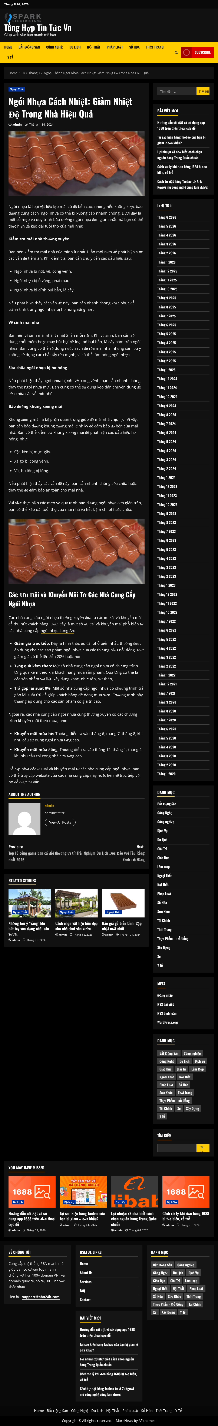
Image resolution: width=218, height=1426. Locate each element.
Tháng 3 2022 (166, 657)
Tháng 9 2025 (166, 297)
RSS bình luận (166, 1013)
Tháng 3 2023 (166, 567)
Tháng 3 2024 (166, 459)
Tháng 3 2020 (166, 755)
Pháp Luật (115, 47)
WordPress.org (167, 1022)
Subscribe (203, 52)
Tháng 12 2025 (167, 271)
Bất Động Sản (29, 47)
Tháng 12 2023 (167, 486)
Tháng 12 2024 (167, 378)
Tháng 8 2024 (166, 414)
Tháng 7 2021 (166, 693)
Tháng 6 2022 (166, 630)
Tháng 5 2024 (166, 441)
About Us (86, 1272)
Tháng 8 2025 (166, 307)
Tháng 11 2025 (167, 279)
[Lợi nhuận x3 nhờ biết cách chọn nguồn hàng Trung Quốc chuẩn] (134, 1192)
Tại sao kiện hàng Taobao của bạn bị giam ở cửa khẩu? (82, 1216)
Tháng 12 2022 (167, 594)
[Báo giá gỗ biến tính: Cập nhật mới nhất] (123, 903)
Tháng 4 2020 (166, 747)
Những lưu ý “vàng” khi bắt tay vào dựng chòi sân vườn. (29, 928)
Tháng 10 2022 (167, 612)
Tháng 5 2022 (166, 639)
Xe (159, 956)
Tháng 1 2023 (166, 585)
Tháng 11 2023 (167, 495)
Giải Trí (162, 848)
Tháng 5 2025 (166, 333)
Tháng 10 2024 (167, 396)
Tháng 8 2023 (166, 522)
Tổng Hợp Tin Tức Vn (38, 27)
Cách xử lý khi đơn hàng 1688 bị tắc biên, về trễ (185, 1216)
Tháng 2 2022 (166, 666)
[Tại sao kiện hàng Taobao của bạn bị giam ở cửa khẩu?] (83, 1192)
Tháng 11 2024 (167, 387)
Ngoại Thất (17, 89)
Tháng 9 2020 (166, 702)
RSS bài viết (165, 1004)
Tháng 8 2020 (166, 711)
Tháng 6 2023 (166, 540)
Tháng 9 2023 (166, 513)
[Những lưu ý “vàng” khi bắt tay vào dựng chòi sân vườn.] (30, 903)
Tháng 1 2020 (166, 773)
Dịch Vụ (162, 830)
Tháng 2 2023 (166, 576)
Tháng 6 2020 (166, 728)
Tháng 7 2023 (166, 531)
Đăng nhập (165, 995)
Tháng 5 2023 (166, 549)
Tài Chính (163, 920)
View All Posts (60, 822)
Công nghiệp (165, 821)
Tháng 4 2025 (166, 342)
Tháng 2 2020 (166, 764)
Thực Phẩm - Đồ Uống (174, 1100)
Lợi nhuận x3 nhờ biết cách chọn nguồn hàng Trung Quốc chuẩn (133, 1219)
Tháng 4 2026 (166, 235)
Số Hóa (134, 47)
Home (8, 47)
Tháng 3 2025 (166, 351)
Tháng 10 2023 (167, 504)
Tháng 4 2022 (166, 648)
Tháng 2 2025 (166, 360)
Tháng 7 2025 (166, 315)
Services (86, 1281)
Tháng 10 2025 (167, 288)
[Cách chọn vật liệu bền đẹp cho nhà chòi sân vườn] (76, 903)
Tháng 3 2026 (166, 244)
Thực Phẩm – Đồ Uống (172, 938)
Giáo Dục (163, 857)
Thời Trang (155, 47)
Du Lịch (75, 47)
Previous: (42, 853)
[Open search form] (176, 52)
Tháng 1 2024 (166, 477)
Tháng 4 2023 (166, 558)
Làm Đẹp (163, 866)
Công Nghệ (54, 47)
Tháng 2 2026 (166, 252)
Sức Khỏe (164, 911)
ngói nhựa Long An (57, 630)
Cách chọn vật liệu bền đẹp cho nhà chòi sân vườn (76, 925)
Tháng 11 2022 (167, 603)
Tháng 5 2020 (166, 738)
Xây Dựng (163, 947)
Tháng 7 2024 (166, 423)
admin (17, 124)
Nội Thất (93, 47)
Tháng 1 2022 (166, 675)
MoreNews (124, 1420)
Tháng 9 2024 (166, 405)
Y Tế (10, 57)
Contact (85, 1299)
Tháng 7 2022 (166, 621)
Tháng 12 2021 (167, 683)
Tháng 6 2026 (166, 217)
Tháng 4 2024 (166, 450)
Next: (110, 853)
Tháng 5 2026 (166, 226)
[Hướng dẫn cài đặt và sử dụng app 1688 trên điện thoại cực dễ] (32, 1192)
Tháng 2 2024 (166, 468)
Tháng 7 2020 (166, 719)
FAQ (82, 1290)
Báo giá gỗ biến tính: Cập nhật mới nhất (122, 925)
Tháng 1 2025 (166, 369)
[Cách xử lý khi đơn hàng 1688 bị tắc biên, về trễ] (185, 1192)
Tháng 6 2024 (166, 432)
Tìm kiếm (164, 1135)
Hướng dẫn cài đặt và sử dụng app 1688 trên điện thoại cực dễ (32, 1219)
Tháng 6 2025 (166, 324)
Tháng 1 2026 (166, 262)
